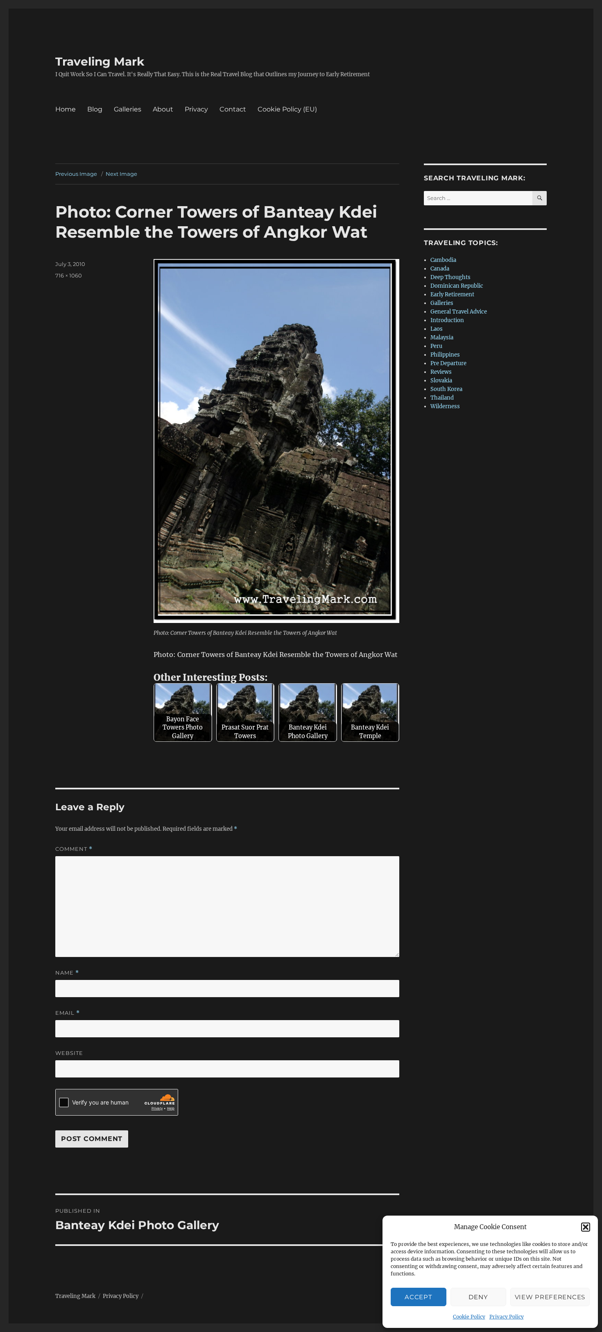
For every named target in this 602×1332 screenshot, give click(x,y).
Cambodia (443, 260)
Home (65, 109)
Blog (94, 109)
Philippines (445, 354)
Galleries (127, 109)
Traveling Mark (99, 61)
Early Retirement (452, 294)
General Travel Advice (458, 311)
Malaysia (441, 337)
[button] (586, 1227)
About (163, 109)
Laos (436, 328)
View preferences (550, 1297)
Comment (74, 849)
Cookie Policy (469, 1317)
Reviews (441, 371)
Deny (478, 1297)
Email (67, 1012)
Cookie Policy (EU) (287, 109)
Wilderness (445, 406)
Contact (233, 109)
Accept (418, 1297)
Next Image (121, 173)
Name (67, 972)
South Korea (446, 389)
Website (69, 1053)
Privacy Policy (506, 1317)
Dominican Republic (456, 285)
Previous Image (76, 173)
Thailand (442, 397)
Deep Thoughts (450, 277)
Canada (439, 268)
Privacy (196, 109)
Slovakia (441, 380)
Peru (436, 346)
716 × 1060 (68, 275)
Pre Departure (448, 363)
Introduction (447, 320)
